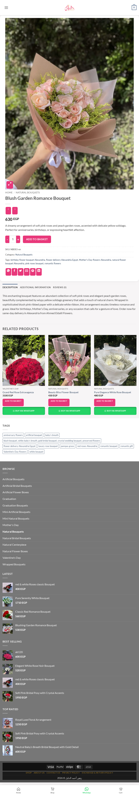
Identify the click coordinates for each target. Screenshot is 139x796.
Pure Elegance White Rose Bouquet (112, 392)
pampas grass (67, 446)
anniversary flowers (13, 435)
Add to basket (37, 239)
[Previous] (2, 376)
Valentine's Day (12, 557)
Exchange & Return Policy (97, 772)
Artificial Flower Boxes (16, 492)
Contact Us (53, 772)
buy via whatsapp (25, 411)
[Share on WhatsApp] (8, 272)
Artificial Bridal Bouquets (17, 485)
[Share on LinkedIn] (39, 272)
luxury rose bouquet (48, 446)
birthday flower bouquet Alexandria (28, 259)
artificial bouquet (34, 435)
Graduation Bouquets (15, 505)
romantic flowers (53, 263)
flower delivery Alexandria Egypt (62, 259)
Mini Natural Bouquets (16, 518)
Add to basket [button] (13, 401)
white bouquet (36, 451)
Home (9, 192)
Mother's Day (11, 524)
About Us (39, 772)
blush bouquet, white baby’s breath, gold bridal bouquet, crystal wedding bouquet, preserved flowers (52, 440)
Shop (29, 772)
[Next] (136, 376)
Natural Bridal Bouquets (17, 538)
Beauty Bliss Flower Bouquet (63, 392)
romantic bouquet (108, 446)
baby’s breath (51, 435)
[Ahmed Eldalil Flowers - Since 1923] (69, 7)
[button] (6, 7)
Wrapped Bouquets (14, 564)
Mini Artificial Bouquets (16, 511)
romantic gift (127, 446)
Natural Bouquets (28, 192)
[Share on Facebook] (14, 272)
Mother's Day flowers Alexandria (95, 259)
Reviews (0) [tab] (59, 287)
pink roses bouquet (34, 263)
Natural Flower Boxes (15, 551)
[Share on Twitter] (20, 272)
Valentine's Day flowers (15, 451)
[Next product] (8, 210)
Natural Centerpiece (14, 544)
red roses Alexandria (87, 446)
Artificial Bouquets (13, 479)
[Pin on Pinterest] (33, 272)
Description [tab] (10, 287)
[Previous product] (14, 210)
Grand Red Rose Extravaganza (18, 392)
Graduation (9, 498)
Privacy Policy (71, 772)
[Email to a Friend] (26, 272)
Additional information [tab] (35, 287)
